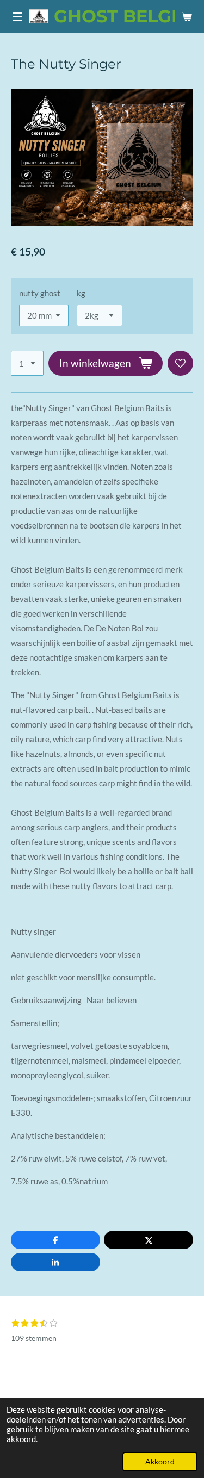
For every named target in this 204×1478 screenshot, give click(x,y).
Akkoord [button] (160, 1461)
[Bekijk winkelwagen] (187, 16)
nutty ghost (39, 293)
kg (81, 293)
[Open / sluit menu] (17, 16)
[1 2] (27, 363)
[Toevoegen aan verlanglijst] (180, 363)
